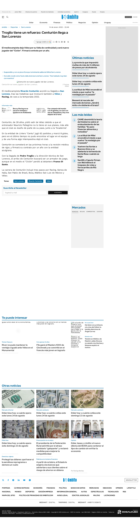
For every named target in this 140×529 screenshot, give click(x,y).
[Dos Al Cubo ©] (128, 512)
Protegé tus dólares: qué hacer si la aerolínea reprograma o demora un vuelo (18, 462)
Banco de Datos (78, 488)
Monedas (75, 211)
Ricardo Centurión (29, 91)
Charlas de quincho (31, 12)
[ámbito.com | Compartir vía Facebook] (56, 42)
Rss (124, 492)
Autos (84, 492)
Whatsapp (30, 480)
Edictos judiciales (80, 495)
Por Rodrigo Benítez (77, 471)
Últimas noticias (21, 488)
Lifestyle (131, 488)
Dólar (31, 22)
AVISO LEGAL (62, 495)
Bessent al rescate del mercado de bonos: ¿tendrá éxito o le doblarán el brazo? (85, 103)
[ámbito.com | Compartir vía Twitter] (59, 42)
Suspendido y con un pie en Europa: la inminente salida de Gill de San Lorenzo (32, 72)
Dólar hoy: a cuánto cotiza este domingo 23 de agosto (86, 414)
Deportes (14, 27)
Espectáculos (97, 492)
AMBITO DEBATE (89, 502)
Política (69, 22)
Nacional (6, 492)
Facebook (8, 480)
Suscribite (58, 192)
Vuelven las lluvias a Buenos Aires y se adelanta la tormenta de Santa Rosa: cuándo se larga (89, 151)
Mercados (94, 488)
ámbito (4, 27)
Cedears (99, 211)
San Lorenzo (26, 27)
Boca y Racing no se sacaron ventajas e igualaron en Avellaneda (22, 111)
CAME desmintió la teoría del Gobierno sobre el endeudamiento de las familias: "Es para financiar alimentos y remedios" (90, 125)
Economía (43, 22)
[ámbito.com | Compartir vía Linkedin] (62, 42)
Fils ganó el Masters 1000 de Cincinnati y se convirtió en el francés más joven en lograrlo (50, 348)
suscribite (128, 17)
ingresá (135, 17)
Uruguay (107, 22)
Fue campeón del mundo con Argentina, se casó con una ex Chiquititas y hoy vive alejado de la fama (58, 112)
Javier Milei (18, 12)
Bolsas (82, 211)
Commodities (90, 211)
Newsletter (135, 22)
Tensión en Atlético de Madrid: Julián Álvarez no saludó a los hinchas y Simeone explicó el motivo (94, 343)
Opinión (95, 22)
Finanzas (56, 22)
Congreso (85, 12)
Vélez (57, 94)
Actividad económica (64, 12)
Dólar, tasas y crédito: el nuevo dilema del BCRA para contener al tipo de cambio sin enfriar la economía (87, 447)
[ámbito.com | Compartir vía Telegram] (64, 42)
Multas (96, 495)
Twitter (3, 480)
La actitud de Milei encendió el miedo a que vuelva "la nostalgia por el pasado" (87, 92)
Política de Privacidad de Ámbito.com (36, 495)
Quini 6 (76, 12)
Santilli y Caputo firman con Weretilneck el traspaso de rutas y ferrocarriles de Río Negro (89, 165)
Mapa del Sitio (8, 495)
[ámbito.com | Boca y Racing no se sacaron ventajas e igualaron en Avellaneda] (6, 110)
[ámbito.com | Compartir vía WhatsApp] (54, 42)
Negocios (82, 22)
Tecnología (113, 492)
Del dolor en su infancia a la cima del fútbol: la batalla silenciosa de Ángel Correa (94, 328)
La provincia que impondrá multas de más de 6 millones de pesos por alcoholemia (85, 65)
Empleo (102, 12)
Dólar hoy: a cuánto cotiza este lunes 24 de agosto (87, 82)
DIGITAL (47, 502)
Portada (6, 488)
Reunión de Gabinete (47, 12)
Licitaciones (109, 495)
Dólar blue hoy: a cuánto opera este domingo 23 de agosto (16, 444)
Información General (67, 492)
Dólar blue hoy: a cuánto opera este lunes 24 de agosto (87, 74)
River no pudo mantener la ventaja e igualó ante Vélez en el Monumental (17, 348)
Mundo (18, 492)
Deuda (94, 12)
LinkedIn (19, 480)
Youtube (24, 480)
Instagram (13, 480)
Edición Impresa (45, 492)
